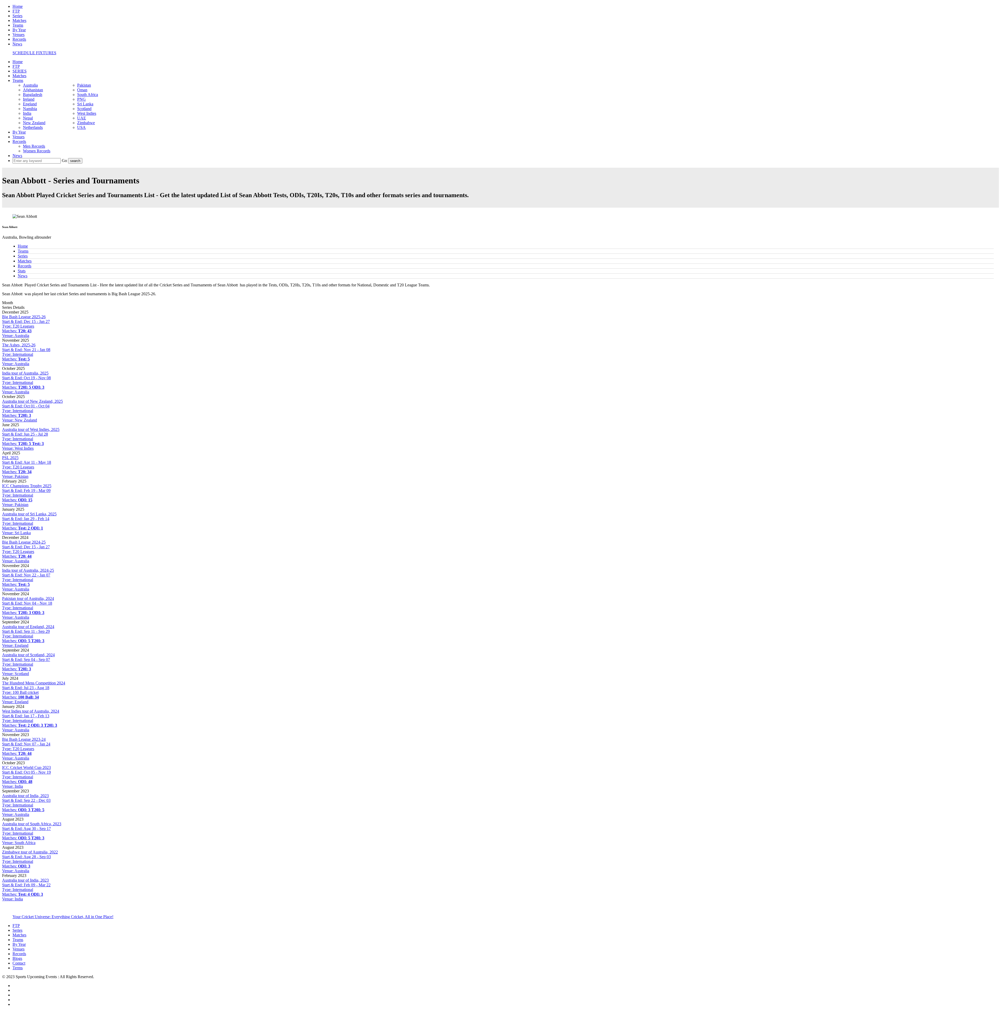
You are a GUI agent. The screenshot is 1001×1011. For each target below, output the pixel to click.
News (17, 44)
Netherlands (33, 127)
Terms (18, 968)
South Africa (87, 94)
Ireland (28, 99)
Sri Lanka (85, 104)
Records (19, 39)
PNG (81, 99)
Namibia (30, 108)
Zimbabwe (86, 123)
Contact (19, 963)
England (30, 104)
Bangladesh (32, 94)
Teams (18, 25)
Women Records (36, 151)
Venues (19, 34)
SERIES (20, 71)
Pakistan (84, 85)
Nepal (28, 118)
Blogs (17, 958)
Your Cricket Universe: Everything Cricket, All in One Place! (63, 916)
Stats (22, 271)
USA (81, 127)
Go (65, 160)
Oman (82, 90)
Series (17, 16)
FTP (16, 11)
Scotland (84, 108)
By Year (19, 30)
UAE (81, 118)
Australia (30, 85)
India (27, 113)
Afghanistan (33, 90)
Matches (19, 20)
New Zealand (34, 123)
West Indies (86, 113)
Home (18, 6)
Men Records (34, 146)
